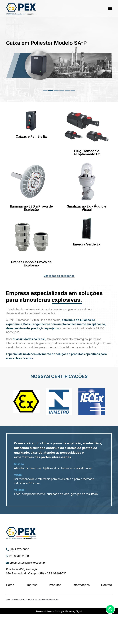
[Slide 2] (50, 90)
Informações (81, 585)
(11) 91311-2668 (18, 556)
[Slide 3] (56, 90)
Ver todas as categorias (59, 275)
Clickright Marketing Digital (68, 611)
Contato (106, 585)
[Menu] (110, 8)
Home (10, 585)
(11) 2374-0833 (19, 549)
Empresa (31, 585)
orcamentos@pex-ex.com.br (27, 562)
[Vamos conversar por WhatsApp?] (110, 609)
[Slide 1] (45, 90)
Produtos (55, 585)
